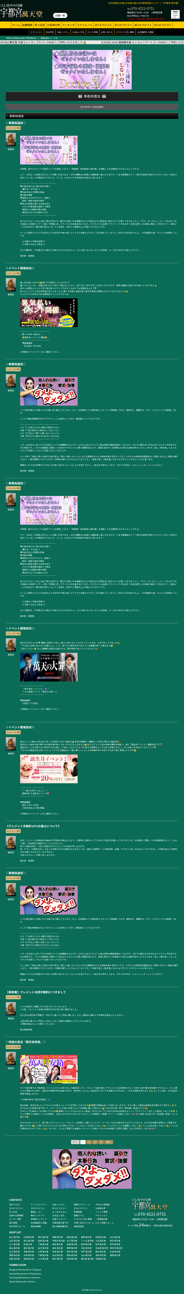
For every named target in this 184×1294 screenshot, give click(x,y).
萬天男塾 (13, 1222)
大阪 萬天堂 (43, 1251)
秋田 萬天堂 (100, 1237)
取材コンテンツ (38, 1215)
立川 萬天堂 (14, 1244)
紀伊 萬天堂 (72, 1251)
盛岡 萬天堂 (86, 1237)
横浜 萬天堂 (57, 1244)
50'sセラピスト (163, 25)
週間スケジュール (82, 1204)
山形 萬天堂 (14, 1240)
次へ (109, 1141)
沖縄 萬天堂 (100, 1258)
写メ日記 (39, 25)
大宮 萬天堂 (100, 1240)
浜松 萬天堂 (86, 1247)
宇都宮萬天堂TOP (60, 1222)
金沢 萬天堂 (43, 1247)
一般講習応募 (101, 1219)
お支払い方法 (78, 32)
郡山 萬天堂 (29, 1240)
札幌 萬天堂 (29, 1237)
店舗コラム (79, 1215)
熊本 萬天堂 (57, 1258)
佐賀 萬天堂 (14, 1258)
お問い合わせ (107, 32)
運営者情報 (36, 1226)
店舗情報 (27, 25)
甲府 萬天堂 (115, 1244)
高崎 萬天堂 (43, 1240)
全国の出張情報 (16, 1215)
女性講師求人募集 (145, 32)
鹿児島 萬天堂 (87, 1258)
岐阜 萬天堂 (57, 1247)
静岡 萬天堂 (72, 1247)
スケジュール (84, 25)
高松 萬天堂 (57, 1255)
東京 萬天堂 (115, 1240)
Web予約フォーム (17, 1226)
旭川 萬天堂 (14, 1237)
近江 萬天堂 (14, 1251)
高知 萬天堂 (100, 1255)
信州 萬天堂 (100, 1244)
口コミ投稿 (93, 32)
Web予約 (50, 32)
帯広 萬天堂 (43, 1237)
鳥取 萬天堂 (14, 1255)
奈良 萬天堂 (57, 1251)
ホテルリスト (37, 32)
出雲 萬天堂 (29, 1255)
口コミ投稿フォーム (104, 1222)
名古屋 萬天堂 (101, 1247)
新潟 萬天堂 (86, 1244)
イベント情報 (101, 1211)
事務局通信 (79, 1226)
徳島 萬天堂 (72, 1255)
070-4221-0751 (142, 8)
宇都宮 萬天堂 (58, 1240)
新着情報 (78, 1211)
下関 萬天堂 (43, 1255)
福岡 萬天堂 (115, 1255)
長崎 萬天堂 (29, 1258)
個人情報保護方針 (60, 1226)
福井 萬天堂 (29, 1247)
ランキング (68, 25)
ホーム (16, 25)
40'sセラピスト (143, 25)
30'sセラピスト (123, 25)
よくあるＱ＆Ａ (59, 1211)
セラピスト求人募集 (125, 32)
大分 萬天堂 (43, 1258)
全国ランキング (59, 1219)
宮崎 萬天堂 (72, 1258)
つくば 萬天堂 (87, 1240)
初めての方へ (15, 1204)
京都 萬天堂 (29, 1251)
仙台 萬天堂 (115, 1237)
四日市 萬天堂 (116, 1247)
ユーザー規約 (15, 1219)
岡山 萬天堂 (100, 1251)
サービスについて (39, 1204)
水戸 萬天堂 (72, 1240)
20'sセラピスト (103, 25)
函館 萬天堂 (57, 1237)
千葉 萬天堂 (43, 1244)
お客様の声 (53, 25)
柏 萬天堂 (28, 1244)
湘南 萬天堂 (72, 1244)
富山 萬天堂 (14, 1247)
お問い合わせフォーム (84, 1222)
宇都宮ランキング (39, 1219)
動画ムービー (37, 1211)
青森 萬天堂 (72, 1237)
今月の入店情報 (102, 1204)
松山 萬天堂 (86, 1255)
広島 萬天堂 (115, 1251)
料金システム (63, 32)
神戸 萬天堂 (86, 1251)
